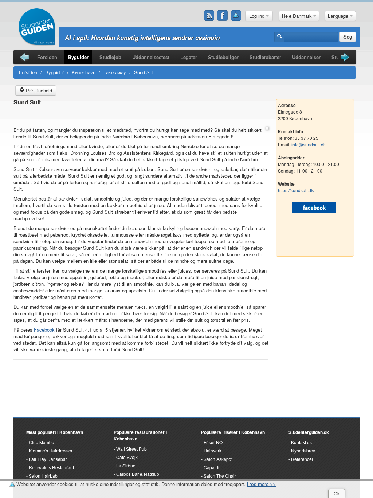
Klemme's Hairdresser (50, 450)
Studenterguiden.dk (308, 432)
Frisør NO (213, 442)
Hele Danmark (297, 15)
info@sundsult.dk (308, 144)
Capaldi (211, 467)
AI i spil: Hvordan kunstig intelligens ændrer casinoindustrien (154, 37)
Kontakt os (301, 442)
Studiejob (110, 57)
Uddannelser (306, 57)
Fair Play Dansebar (48, 459)
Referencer (302, 459)
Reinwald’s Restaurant (51, 467)
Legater (188, 57)
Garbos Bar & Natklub (137, 474)
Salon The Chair (220, 476)
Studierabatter (265, 57)
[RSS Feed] (209, 15)
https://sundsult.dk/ (296, 190)
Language (339, 15)
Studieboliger (223, 57)
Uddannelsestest (150, 57)
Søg (347, 36)
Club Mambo (41, 442)
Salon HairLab (43, 476)
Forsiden (47, 57)
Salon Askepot (218, 459)
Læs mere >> (261, 484)
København (83, 72)
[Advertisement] (141, 116)
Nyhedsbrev (303, 450)
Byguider (78, 57)
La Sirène (126, 465)
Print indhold (38, 90)
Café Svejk (127, 457)
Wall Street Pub (131, 449)
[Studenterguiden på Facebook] (222, 15)
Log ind (257, 15)
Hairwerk (212, 450)
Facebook (44, 329)
